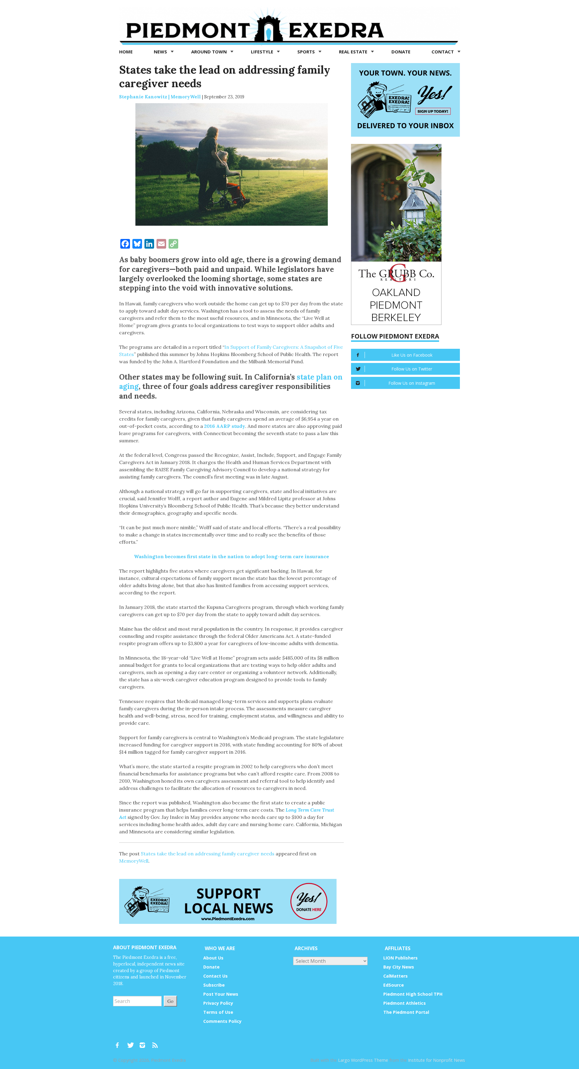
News (161, 52)
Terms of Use (218, 1012)
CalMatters (395, 976)
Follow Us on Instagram (411, 383)
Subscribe (214, 985)
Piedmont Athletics (404, 1003)
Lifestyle (262, 52)
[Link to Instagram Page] (144, 1042)
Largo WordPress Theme (363, 1060)
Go (170, 1001)
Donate (400, 52)
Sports (306, 52)
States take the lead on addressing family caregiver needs (207, 854)
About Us (213, 958)
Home (126, 52)
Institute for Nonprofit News (436, 1060)
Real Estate (354, 52)
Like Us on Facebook (411, 355)
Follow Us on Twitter (411, 369)
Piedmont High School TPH (413, 994)
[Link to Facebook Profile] (119, 1042)
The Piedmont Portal (406, 1012)
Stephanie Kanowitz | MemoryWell (160, 97)
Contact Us (215, 976)
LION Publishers (400, 958)
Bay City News (398, 967)
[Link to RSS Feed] (155, 1042)
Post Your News (220, 994)
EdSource (393, 985)
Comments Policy (222, 1021)
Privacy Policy (218, 1003)
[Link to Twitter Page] (132, 1042)
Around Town (209, 52)
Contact (443, 52)
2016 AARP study (224, 426)
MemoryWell (133, 861)
